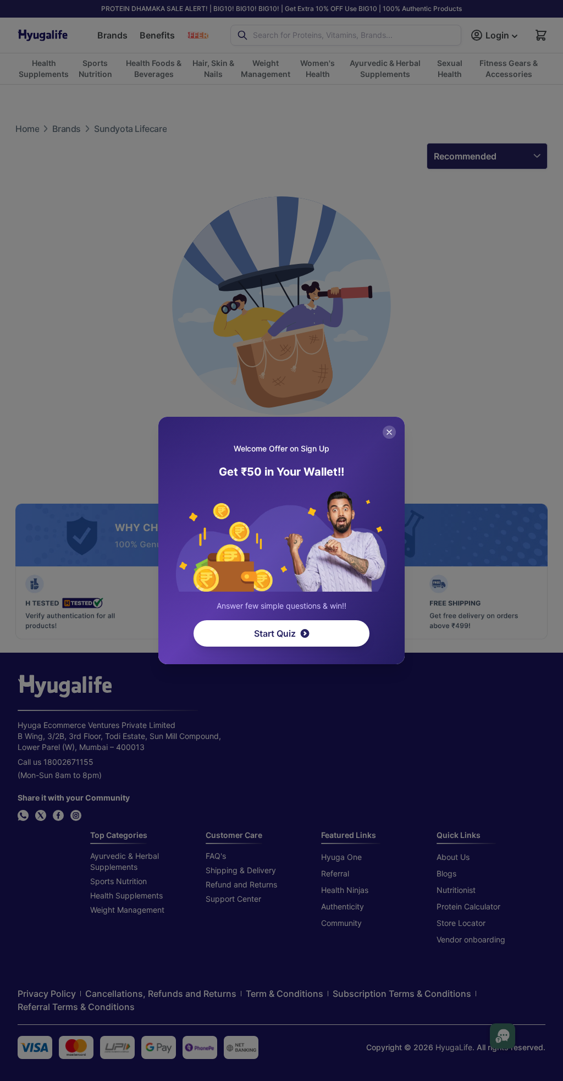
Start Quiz (275, 633)
